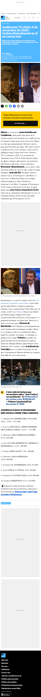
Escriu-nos (5, 672)
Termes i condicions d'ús (11, 676)
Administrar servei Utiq (10, 688)
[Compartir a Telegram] (10, 106)
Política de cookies (9, 682)
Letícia (3, 13)
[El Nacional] (20, 655)
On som (4, 666)
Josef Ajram (21, 13)
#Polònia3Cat (31, 397)
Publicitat (5, 669)
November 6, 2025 (15, 404)
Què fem (4, 663)
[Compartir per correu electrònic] (18, 106)
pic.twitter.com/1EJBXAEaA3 (20, 399)
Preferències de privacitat (11, 685)
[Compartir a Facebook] (14, 106)
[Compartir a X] (2, 106)
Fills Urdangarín (32, 13)
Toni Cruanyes (11, 13)
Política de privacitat (9, 679)
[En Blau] (3, 18)
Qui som (4, 660)
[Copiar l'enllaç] (22, 106)
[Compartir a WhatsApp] (6, 106)
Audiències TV (5, 503)
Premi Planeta (17, 311)
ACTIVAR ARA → (20, 123)
